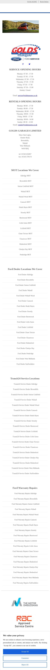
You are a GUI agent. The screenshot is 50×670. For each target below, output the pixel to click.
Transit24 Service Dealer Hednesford (25, 452)
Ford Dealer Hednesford (25, 343)
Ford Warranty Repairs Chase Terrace (25, 551)
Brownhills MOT (25, 181)
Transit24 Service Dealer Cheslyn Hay (25, 458)
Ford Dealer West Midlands (25, 359)
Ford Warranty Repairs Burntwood (25, 535)
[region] (25, 650)
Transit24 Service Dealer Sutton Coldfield (25, 395)
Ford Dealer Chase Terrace (25, 332)
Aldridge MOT (25, 176)
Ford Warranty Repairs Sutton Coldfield (25, 504)
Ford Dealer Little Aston (25, 322)
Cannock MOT (25, 202)
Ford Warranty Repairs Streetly (25, 530)
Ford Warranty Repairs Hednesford (25, 562)
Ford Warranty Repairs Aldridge (25, 493)
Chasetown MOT (25, 239)
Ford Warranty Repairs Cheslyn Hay (25, 567)
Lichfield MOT (25, 228)
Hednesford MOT (25, 244)
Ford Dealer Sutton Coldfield (25, 285)
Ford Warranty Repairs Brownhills (25, 499)
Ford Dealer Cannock (25, 301)
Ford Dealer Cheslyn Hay (25, 348)
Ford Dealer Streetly (25, 311)
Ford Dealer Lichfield (25, 327)
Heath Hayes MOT (25, 207)
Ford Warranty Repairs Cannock (25, 520)
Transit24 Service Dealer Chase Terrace (25, 442)
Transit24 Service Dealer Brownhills (25, 389)
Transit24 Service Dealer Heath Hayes (25, 415)
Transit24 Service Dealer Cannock (25, 410)
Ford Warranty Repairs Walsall (25, 509)
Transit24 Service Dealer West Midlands (25, 468)
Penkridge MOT (25, 255)
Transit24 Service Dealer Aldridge (25, 384)
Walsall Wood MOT (25, 197)
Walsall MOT (25, 191)
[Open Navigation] (45, 8)
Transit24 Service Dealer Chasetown (25, 447)
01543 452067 (32, 2)
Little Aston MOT (25, 223)
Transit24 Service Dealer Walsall (25, 400)
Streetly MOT (25, 213)
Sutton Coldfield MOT (25, 186)
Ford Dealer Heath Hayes (25, 306)
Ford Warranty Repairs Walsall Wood (25, 514)
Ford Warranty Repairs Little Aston (25, 546)
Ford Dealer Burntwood (25, 317)
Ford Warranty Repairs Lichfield (25, 541)
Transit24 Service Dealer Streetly (25, 421)
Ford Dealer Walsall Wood (25, 296)
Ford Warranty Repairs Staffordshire (25, 583)
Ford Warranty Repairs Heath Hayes (25, 525)
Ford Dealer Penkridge (25, 353)
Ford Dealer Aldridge (25, 275)
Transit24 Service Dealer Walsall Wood (25, 405)
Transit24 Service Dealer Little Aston (25, 437)
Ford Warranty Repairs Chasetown (25, 557)
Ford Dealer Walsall (25, 290)
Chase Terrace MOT (25, 233)
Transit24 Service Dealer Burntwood (25, 426)
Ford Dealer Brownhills (25, 280)
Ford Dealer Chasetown (25, 338)
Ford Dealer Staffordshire (25, 364)
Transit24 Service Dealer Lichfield (26, 431)
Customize (25, 658)
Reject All (25, 665)
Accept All (25, 652)
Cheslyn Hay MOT (25, 249)
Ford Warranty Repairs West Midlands (25, 578)
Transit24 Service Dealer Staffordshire (25, 473)
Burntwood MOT (25, 218)
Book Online (44, 2)
